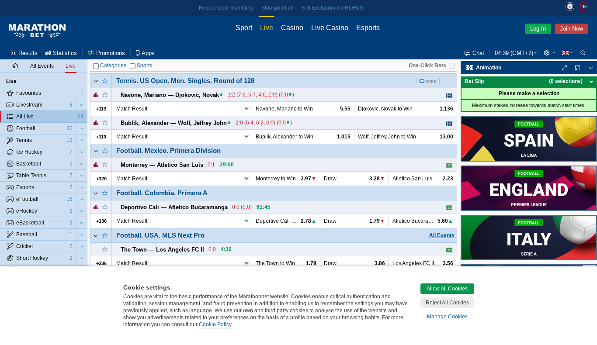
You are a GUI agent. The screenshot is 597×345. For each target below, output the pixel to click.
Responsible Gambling (226, 8)
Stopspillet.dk (277, 8)
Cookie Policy (215, 324)
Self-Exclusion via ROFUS (332, 8)
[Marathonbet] (37, 31)
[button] (549, 52)
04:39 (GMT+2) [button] (514, 53)
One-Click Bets (427, 65)
